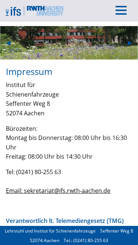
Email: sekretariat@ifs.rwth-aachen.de (58, 191)
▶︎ (133, 43)
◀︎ (11, 43)
